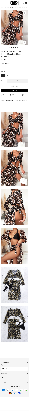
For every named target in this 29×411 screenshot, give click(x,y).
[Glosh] (14, 3)
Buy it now (14, 90)
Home (2, 8)
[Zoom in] (24, 42)
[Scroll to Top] (26, 402)
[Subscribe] (26, 369)
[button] (26, 3)
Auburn (2, 67)
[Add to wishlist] (24, 13)
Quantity (3, 81)
